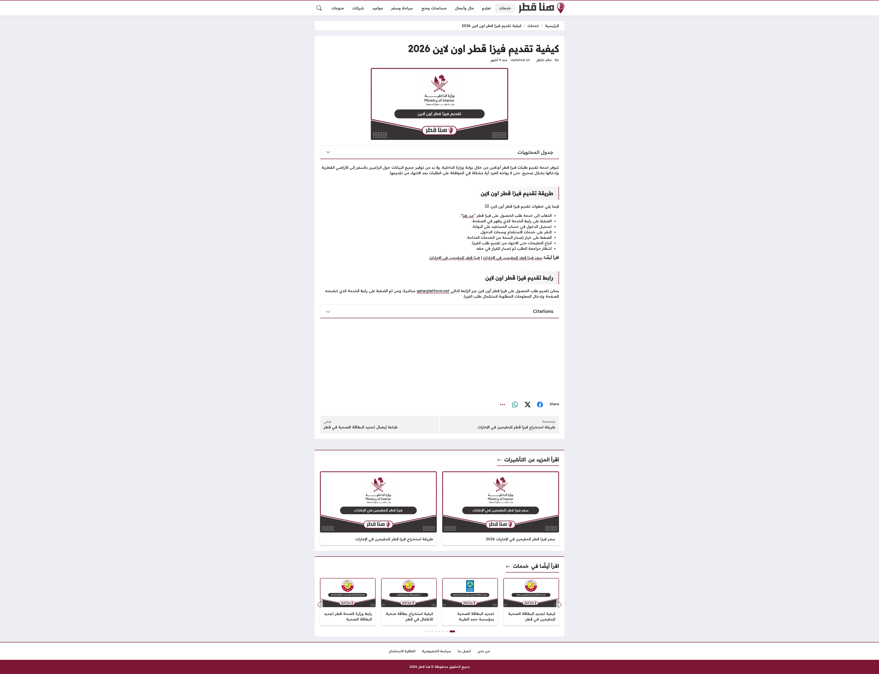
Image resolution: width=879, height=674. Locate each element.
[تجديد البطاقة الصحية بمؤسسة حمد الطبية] (470, 601)
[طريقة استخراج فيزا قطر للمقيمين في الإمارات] (378, 508)
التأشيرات (515, 459)
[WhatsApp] (515, 404)
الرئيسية (552, 25)
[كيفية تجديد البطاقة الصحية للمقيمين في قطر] (531, 601)
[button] (319, 604)
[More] (502, 404)
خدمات (533, 25)
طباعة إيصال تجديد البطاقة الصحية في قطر (361, 427)
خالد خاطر (544, 60)
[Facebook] (540, 404)
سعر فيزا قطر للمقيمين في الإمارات (512, 257)
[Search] (319, 8)
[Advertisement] (439, 358)
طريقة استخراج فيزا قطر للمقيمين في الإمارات (516, 427)
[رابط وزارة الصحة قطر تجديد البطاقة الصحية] (348, 601)
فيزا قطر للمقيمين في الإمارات (454, 257)
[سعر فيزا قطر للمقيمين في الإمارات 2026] (500, 508)
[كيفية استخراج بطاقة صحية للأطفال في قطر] (409, 601)
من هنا (468, 215)
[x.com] (527, 404)
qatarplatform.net (433, 290)
